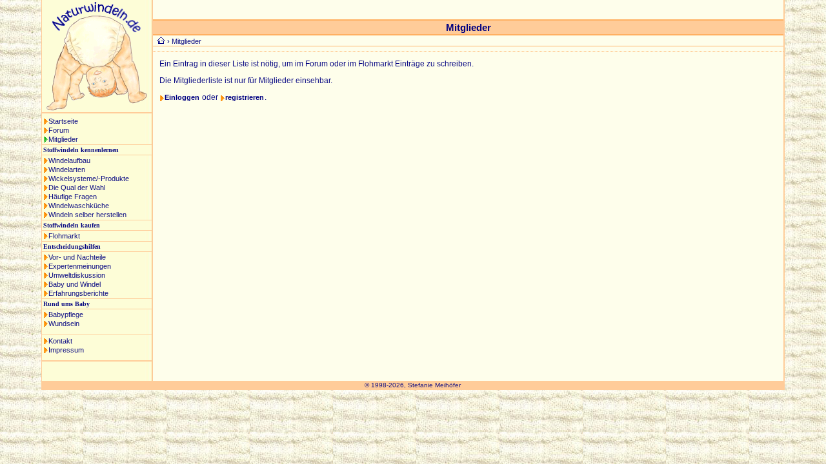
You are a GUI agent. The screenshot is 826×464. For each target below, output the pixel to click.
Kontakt (60, 341)
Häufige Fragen (72, 196)
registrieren (244, 97)
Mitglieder (63, 139)
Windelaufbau (69, 160)
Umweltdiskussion (76, 275)
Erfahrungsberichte (78, 293)
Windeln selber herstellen (87, 214)
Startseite (63, 121)
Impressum (66, 350)
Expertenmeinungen (79, 266)
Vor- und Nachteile (77, 257)
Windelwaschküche (78, 205)
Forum (58, 130)
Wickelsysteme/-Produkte (88, 178)
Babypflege (65, 314)
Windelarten (66, 169)
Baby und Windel (74, 284)
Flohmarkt (64, 236)
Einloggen (182, 97)
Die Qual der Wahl (76, 187)
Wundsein (63, 323)
